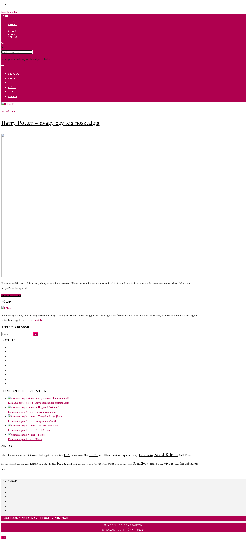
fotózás (93, 455)
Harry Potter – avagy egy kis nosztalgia (50, 123)
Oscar (97, 464)
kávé (41, 464)
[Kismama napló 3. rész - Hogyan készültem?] (33, 407)
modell (69, 464)
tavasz (160, 464)
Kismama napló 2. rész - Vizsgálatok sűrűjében (33, 421)
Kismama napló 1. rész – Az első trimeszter (32, 430)
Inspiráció (126, 455)
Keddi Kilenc (185, 455)
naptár (85, 464)
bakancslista (33, 455)
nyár (91, 464)
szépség (153, 464)
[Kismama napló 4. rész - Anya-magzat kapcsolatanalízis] (39, 398)
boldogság (44, 455)
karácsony (146, 455)
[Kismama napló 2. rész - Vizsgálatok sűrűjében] (35, 416)
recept (125, 464)
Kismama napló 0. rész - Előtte (25, 439)
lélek (61, 463)
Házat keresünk (112, 455)
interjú (135, 455)
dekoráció (54, 455)
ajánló (25, 455)
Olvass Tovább (11, 295)
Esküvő (74, 455)
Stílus (12, 31)
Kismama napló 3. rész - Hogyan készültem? (32, 412)
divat (61, 455)
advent (5, 455)
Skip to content (9, 12)
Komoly (34, 464)
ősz (3, 469)
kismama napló (23, 464)
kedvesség (5, 464)
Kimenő (12, 25)
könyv (46, 464)
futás (101, 455)
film (86, 455)
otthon (104, 464)
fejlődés (80, 455)
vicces (169, 463)
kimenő (13, 464)
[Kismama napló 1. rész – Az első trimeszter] (33, 425)
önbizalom (191, 464)
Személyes (14, 21)
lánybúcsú (52, 464)
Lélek (11, 34)
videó (176, 464)
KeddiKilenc (166, 455)
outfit (111, 464)
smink (130, 464)
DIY (10, 28)
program (118, 464)
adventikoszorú (16, 455)
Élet (182, 464)
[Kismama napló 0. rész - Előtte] (26, 435)
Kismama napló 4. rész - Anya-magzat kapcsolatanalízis (38, 403)
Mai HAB (12, 37)
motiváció (77, 464)
